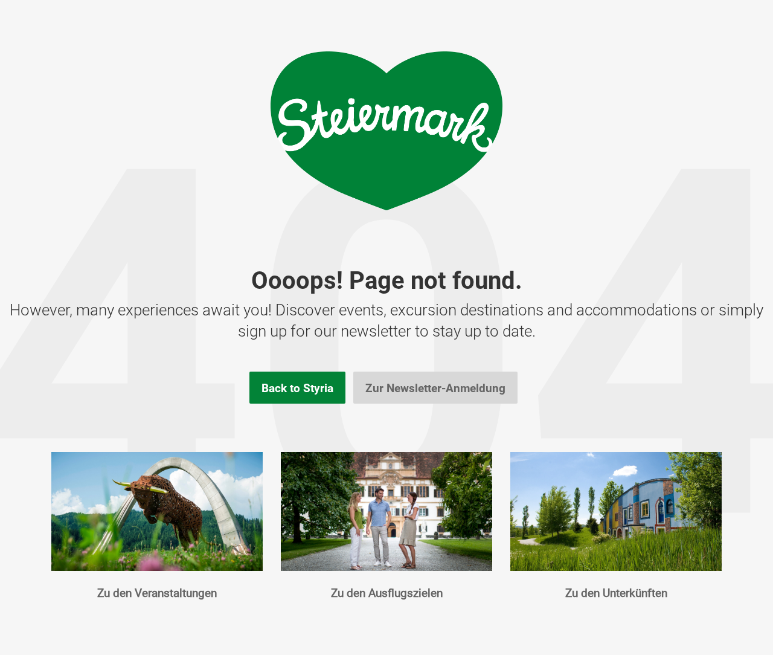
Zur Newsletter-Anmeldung (435, 388)
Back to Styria (297, 388)
